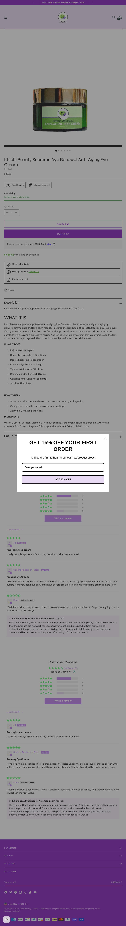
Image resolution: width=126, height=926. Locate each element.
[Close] (105, 438)
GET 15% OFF (63, 479)
